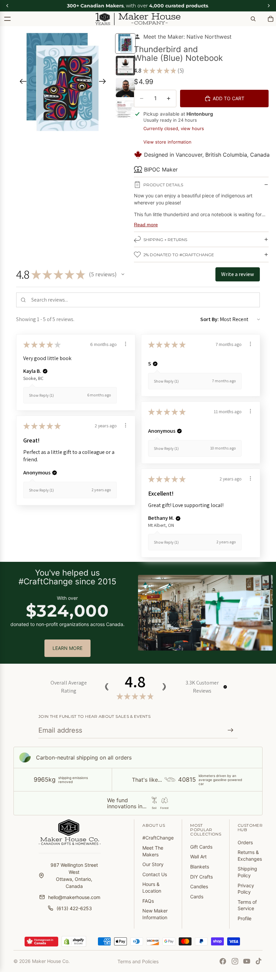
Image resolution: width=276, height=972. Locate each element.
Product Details (163, 184)
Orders (245, 842)
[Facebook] (223, 961)
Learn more (67, 648)
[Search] (253, 18)
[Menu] (7, 18)
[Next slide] (104, 82)
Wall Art (198, 856)
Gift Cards (201, 847)
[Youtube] (247, 961)
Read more (146, 224)
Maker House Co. (51, 961)
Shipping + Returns (165, 239)
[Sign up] (230, 730)
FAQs (148, 901)
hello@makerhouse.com (74, 897)
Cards (196, 896)
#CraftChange (158, 838)
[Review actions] (125, 344)
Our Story (153, 864)
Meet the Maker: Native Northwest (187, 36)
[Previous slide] (21, 82)
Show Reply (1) (41, 395)
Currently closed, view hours (173, 128)
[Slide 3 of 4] (125, 87)
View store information (167, 142)
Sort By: (209, 319)
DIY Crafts (201, 877)
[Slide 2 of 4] (125, 65)
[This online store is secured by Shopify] (74, 941)
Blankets (199, 866)
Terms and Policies (138, 961)
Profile (244, 918)
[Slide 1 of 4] (125, 43)
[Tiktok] (258, 961)
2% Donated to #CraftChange (178, 254)
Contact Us (154, 874)
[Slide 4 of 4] (125, 109)
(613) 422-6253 (74, 908)
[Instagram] (235, 961)
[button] (123, 274)
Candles (199, 886)
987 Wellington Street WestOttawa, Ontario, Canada (74, 875)
